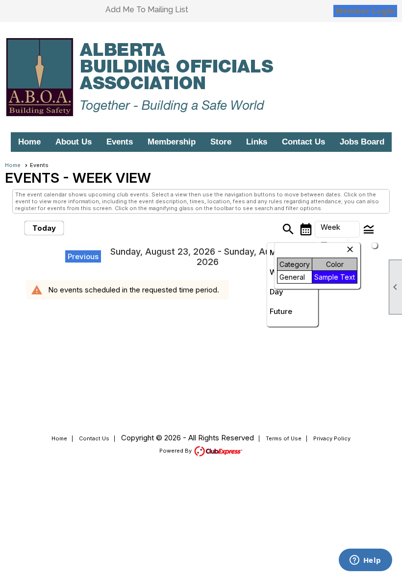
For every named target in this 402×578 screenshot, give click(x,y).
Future (281, 311)
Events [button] (119, 141)
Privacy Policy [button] (332, 438)
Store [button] (220, 141)
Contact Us (303, 141)
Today (44, 228)
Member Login (365, 11)
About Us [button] (73, 141)
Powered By (176, 450)
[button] (337, 229)
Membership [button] (172, 141)
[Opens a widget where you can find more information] (365, 561)
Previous (83, 256)
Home (29, 141)
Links (256, 141)
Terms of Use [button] (284, 438)
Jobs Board (362, 141)
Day (276, 291)
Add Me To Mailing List (146, 9)
